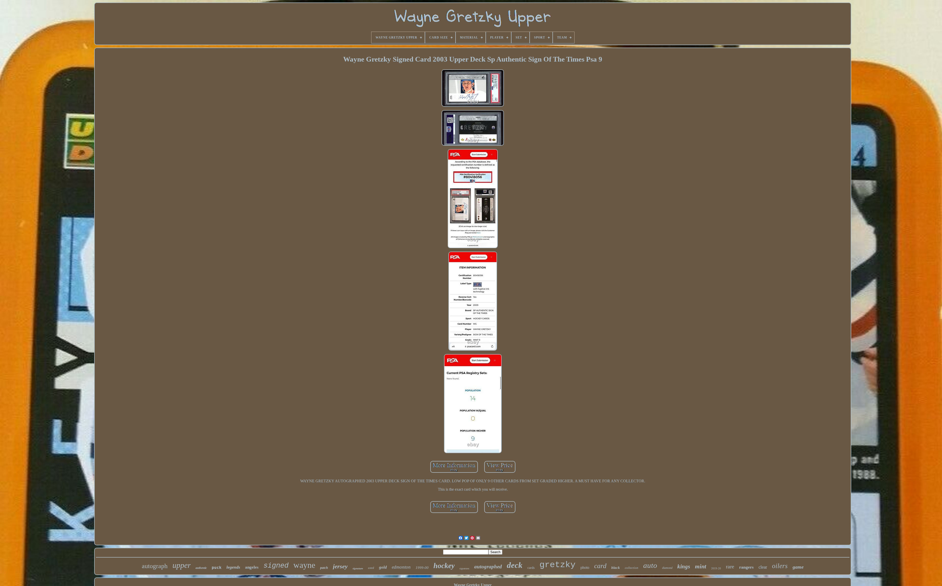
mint (700, 566)
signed (275, 566)
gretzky (557, 565)
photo (584, 567)
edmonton (401, 567)
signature (358, 568)
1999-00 (422, 568)
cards (531, 568)
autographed (488, 567)
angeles (252, 567)
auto (650, 565)
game (798, 567)
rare (730, 566)
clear (763, 567)
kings (683, 566)
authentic (201, 568)
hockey (444, 565)
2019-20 (716, 568)
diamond (667, 568)
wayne (304, 565)
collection (631, 568)
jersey (340, 566)
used (371, 568)
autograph (155, 566)
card (600, 566)
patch (324, 568)
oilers (780, 566)
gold (383, 567)
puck (217, 567)
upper (181, 565)
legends (233, 567)
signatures (464, 568)
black (615, 568)
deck (515, 565)
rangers (746, 567)
